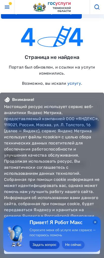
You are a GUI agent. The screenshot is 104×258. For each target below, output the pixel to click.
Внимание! (23, 99)
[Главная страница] (52, 7)
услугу (74, 83)
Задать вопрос (45, 245)
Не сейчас (73, 245)
